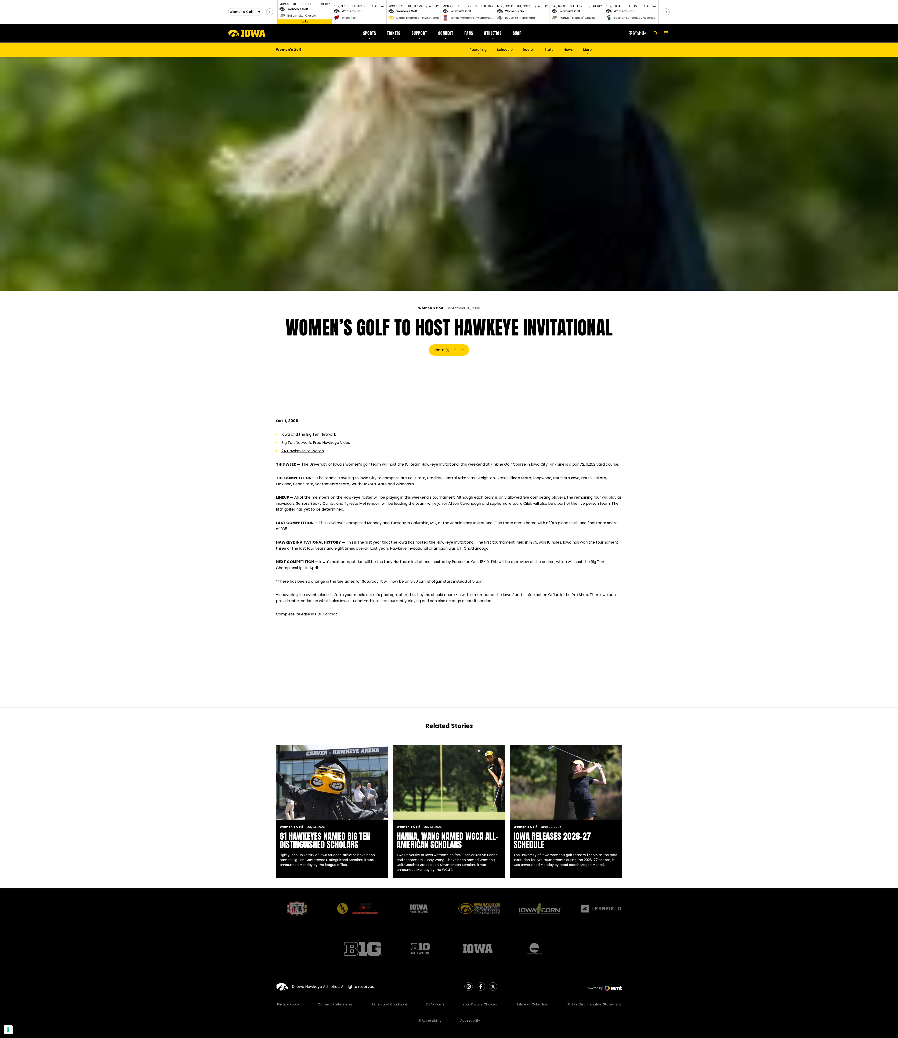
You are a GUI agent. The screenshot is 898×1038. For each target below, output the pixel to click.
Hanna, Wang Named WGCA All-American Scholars (447, 840)
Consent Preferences (335, 1004)
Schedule (505, 49)
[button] (269, 11)
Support (419, 33)
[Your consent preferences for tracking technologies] (8, 1029)
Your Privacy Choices (480, 1004)
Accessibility (470, 1020)
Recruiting (478, 49)
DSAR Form (435, 1004)
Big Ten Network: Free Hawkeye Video (315, 442)
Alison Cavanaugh (464, 503)
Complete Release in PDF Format (306, 614)
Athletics (492, 33)
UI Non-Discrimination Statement (594, 1004)
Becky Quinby (322, 503)
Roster (528, 49)
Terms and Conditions (389, 1004)
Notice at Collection (532, 1004)
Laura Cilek (522, 503)
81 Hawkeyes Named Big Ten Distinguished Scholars (325, 840)
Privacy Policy (288, 1004)
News (568, 49)
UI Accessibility (430, 1020)
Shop (517, 33)
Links (304, 21)
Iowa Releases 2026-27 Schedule (552, 840)
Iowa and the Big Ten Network (308, 434)
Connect (445, 33)
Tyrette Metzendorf (362, 503)
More (587, 49)
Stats (548, 49)
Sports (369, 33)
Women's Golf (430, 308)
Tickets (393, 33)
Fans (468, 33)
